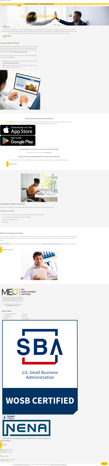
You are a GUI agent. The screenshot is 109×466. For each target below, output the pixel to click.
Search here (48, 152)
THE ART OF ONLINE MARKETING (58, 464)
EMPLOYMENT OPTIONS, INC (22, 464)
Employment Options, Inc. (12, 305)
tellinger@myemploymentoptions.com (52, 243)
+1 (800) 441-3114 (4, 456)
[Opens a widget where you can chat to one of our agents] (104, 463)
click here (11, 57)
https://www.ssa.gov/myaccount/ (19, 51)
